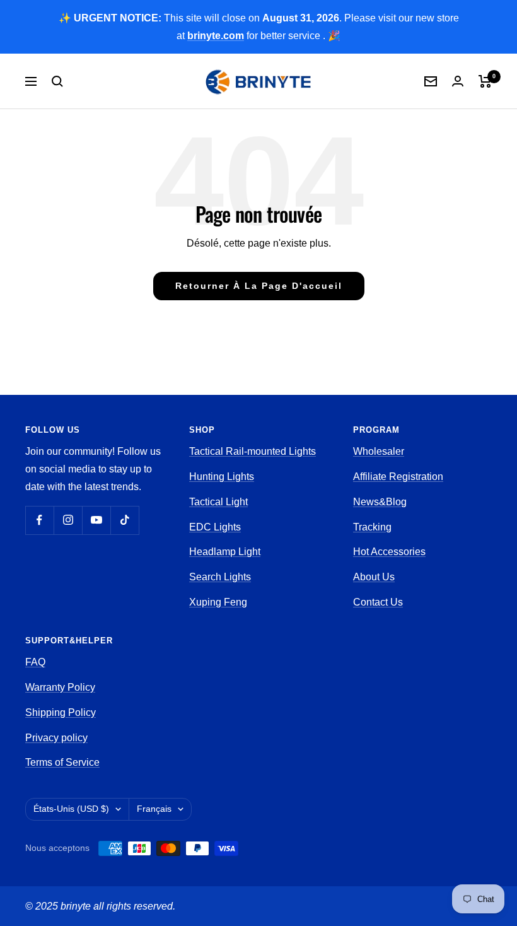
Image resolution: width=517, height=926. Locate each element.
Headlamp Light (224, 551)
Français (154, 809)
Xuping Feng (218, 602)
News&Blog (380, 501)
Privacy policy (56, 737)
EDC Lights (215, 527)
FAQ (35, 662)
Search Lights (220, 576)
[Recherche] (57, 81)
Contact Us (378, 602)
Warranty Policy (60, 687)
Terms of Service (62, 762)
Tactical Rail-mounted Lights (252, 451)
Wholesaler (378, 451)
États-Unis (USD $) (71, 809)
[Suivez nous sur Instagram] (68, 520)
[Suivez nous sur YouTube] (96, 520)
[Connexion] (457, 81)
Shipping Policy (60, 712)
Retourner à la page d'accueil (258, 286)
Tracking (372, 527)
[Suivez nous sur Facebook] (39, 520)
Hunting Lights (221, 476)
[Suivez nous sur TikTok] (124, 520)
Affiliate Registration (398, 476)
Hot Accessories (389, 551)
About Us (374, 576)
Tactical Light (218, 501)
